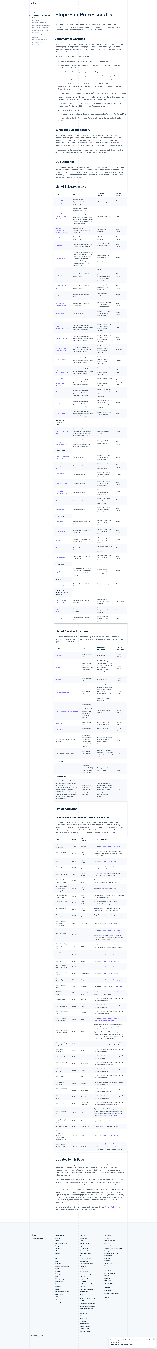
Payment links (59, 1281)
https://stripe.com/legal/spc (103, 869)
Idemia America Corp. (63, 769)
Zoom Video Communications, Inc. (67, 711)
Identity (57, 1269)
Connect (58, 1256)
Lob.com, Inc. (60, 509)
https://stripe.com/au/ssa (109, 923)
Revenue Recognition (62, 1291)
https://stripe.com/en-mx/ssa (111, 1144)
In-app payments (85, 1258)
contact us (65, 52)
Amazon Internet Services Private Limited (61, 216)
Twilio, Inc (59, 275)
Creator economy (85, 1274)
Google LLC (59, 540)
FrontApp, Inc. (60, 404)
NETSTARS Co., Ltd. (62, 619)
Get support (108, 1290)
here (115, 895)
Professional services (87, 1289)
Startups (82, 1241)
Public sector (84, 1291)
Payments (58, 1284)
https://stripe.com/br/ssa (109, 1135)
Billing (57, 1246)
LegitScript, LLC (61, 730)
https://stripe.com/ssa (108, 861)
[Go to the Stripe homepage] (33, 1235)
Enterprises (83, 1238)
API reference (84, 1318)
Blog (105, 1243)
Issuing (57, 1274)
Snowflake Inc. (60, 557)
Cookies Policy (37, 45)
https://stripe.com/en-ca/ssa (110, 846)
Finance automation (86, 1253)
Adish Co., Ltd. (60, 413)
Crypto (57, 1258)
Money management (86, 1263)
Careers (106, 1275)
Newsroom (107, 1278)
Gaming (82, 1276)
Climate (57, 1253)
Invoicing (58, 1271)
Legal (33, 13)
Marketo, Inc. (60, 679)
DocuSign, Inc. (60, 655)
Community (108, 1246)
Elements (58, 1263)
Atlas (57, 1241)
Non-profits (83, 1286)
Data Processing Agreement (41, 25)
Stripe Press (108, 1281)
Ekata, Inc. (59, 501)
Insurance (83, 1281)
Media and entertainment (88, 1284)
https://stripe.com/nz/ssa (109, 973)
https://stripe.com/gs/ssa (109, 1115)
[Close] (153, 1339)
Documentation (85, 1316)
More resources (109, 1266)
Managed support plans (111, 1293)
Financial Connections (62, 1266)
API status (83, 1321)
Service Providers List (39, 42)
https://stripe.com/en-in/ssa (110, 930)
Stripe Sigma (59, 1294)
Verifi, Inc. (59, 296)
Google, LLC (60, 667)
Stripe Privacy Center (39, 22)
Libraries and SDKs (86, 1326)
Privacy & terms (109, 1251)
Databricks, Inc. (61, 531)
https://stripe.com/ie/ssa (109, 1018)
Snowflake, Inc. (60, 238)
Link (56, 1276)
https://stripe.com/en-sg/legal (111, 980)
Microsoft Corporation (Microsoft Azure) (61, 230)
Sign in (106, 1298)
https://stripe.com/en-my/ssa (110, 967)
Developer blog (85, 1331)
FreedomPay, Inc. (61, 585)
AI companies (84, 1271)
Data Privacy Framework (39, 40)
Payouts (58, 1286)
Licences (107, 1258)
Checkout (58, 1251)
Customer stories (110, 1241)
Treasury (58, 1302)
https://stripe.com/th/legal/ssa (111, 986)
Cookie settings (109, 1263)
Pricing (57, 1238)
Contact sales (108, 1283)
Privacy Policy (36, 20)
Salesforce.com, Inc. (62, 692)
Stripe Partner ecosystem (88, 1306)
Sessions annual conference (113, 1248)
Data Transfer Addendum (40, 28)
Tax (56, 1297)
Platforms (83, 1266)
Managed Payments (61, 1279)
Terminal (58, 1299)
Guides (106, 1238)
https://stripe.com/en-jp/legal (111, 961)
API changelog (84, 1323)
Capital (57, 1248)
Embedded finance (86, 1251)
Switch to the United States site (121, 1344)
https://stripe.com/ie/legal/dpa (104, 1020)
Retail (81, 1294)
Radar (57, 1289)
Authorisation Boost (61, 1243)
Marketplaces (84, 1261)
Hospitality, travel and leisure (89, 1279)
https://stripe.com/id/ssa (109, 955)
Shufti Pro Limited (62, 483)
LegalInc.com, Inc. (61, 572)
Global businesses (85, 1256)
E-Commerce (84, 1248)
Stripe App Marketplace (87, 1303)
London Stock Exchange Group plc (61, 466)
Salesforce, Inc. (61, 259)
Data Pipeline (59, 1261)
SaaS (81, 1269)
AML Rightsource (61, 338)
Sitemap (107, 1261)
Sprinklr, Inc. (60, 245)
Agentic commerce (86, 1243)
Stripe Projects (84, 1329)
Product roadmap (109, 1273)
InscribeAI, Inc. (60, 313)
